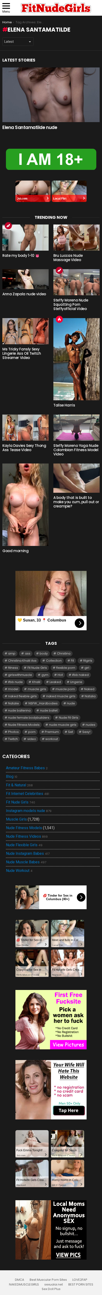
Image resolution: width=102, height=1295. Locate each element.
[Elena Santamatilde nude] (51, 94)
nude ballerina (19, 710)
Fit (72, 660)
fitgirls (87, 660)
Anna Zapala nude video (24, 293)
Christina (63, 653)
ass (27, 653)
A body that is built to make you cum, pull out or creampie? (76, 502)
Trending (8, 225)
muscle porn (65, 689)
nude (71, 703)
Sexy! (86, 732)
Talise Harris (64, 405)
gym (45, 675)
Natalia (90, 696)
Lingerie (76, 682)
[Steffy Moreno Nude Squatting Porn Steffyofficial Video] (76, 282)
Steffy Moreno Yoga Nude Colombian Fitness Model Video (75, 450)
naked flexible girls (22, 696)
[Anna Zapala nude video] (25, 279)
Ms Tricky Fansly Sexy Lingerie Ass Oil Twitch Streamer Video (21, 353)
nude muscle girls (62, 724)
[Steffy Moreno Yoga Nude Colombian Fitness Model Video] (76, 428)
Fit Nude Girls (37, 667)
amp (11, 653)
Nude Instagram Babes (28, 853)
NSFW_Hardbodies (43, 703)
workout (51, 739)
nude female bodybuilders (28, 717)
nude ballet (49, 710)
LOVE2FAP (79, 1280)
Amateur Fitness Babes (27, 768)
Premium (52, 732)
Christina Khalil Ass (22, 660)
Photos (13, 732)
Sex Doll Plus (51, 1289)
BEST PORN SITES (80, 1284)
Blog (11, 776)
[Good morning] (25, 505)
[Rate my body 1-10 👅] (25, 238)
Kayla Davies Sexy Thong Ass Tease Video (24, 447)
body (44, 653)
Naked (89, 689)
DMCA (19, 1280)
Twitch (13, 739)
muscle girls (37, 689)
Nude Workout (19, 870)
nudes (90, 724)
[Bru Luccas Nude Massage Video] (76, 238)
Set (70, 732)
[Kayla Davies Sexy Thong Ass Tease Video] (25, 428)
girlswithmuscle (20, 675)
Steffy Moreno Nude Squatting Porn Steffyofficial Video (70, 304)
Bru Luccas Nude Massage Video (68, 257)
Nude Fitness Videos (27, 836)
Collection (54, 660)
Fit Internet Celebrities (27, 793)
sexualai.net (53, 1284)
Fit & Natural (19, 785)
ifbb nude (15, 682)
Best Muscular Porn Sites (48, 1280)
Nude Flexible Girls (24, 845)
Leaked (55, 682)
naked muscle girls (60, 696)
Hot (59, 319)
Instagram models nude (28, 810)
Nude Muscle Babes (26, 862)
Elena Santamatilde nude (29, 127)
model (13, 689)
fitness (13, 667)
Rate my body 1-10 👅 (21, 255)
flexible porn (65, 667)
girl (86, 667)
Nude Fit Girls (68, 717)
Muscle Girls (16, 819)
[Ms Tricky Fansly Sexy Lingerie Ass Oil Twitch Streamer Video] (25, 331)
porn (32, 732)
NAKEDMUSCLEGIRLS (24, 1284)
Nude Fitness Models (24, 724)
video (31, 739)
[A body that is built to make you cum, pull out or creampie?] (76, 478)
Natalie (13, 703)
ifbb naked (80, 675)
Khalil (36, 682)
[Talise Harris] (76, 359)
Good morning (15, 550)
